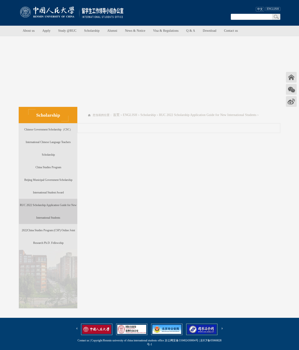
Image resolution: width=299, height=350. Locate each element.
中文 (260, 9)
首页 (116, 115)
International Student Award (48, 192)
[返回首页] (291, 77)
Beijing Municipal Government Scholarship (48, 180)
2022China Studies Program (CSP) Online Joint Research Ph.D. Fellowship (48, 237)
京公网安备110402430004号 (181, 340)
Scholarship (92, 30)
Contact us (231, 30)
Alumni (112, 30)
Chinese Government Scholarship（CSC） (48, 129)
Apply (46, 30)
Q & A (190, 30)
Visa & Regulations (165, 30)
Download (209, 30)
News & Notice (135, 30)
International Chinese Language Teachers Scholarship (48, 148)
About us (29, 30)
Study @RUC (67, 30)
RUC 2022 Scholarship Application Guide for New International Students (48, 211)
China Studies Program (48, 167)
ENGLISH (273, 8)
